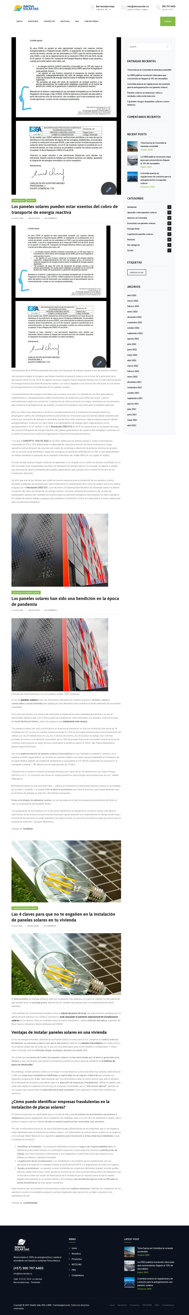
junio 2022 (132, 349)
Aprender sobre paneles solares (142, 212)
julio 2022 (131, 344)
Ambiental (132, 207)
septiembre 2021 (135, 398)
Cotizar (167, 21)
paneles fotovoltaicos (92, 1043)
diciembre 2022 (134, 317)
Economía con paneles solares (26, 592)
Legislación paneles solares (25, 908)
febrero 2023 (133, 306)
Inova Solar (34, 218)
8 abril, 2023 (146, 167)
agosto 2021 (133, 404)
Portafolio (28, 829)
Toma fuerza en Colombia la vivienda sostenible (149, 70)
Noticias (31, 200)
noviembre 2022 (134, 322)
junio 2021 (132, 414)
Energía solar (136, 273)
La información (30, 1203)
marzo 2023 (132, 301)
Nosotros (33, 21)
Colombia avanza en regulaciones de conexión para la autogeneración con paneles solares (155, 1282)
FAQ (77, 21)
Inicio (19, 21)
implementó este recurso (75, 721)
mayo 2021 (132, 420)
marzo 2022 (132, 366)
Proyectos (49, 21)
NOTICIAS (65, 21)
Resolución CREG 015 (62, 426)
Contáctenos (91, 21)
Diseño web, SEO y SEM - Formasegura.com (50, 1305)
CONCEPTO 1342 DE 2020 (36, 441)
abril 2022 (131, 360)
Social (130, 250)
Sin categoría (133, 245)
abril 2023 (131, 295)
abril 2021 (131, 425)
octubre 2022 (133, 328)
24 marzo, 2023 (147, 187)
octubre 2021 (133, 393)
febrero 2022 (133, 371)
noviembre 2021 (134, 387)
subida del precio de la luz (73, 1013)
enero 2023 (132, 312)
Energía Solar (18, 200)
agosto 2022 (133, 339)
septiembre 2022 (135, 333)
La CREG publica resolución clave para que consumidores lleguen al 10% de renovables (155, 160)
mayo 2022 (132, 355)
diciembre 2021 (134, 382)
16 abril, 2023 (146, 150)
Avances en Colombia (137, 218)
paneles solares (29, 700)
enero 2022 (132, 377)
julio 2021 (131, 409)
